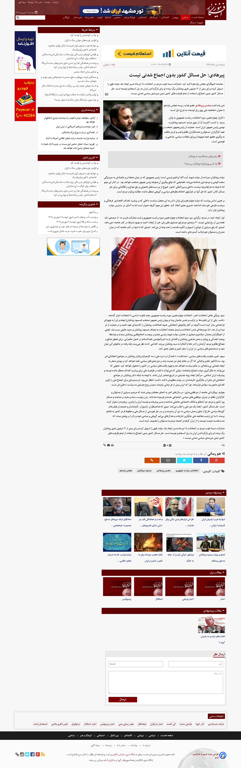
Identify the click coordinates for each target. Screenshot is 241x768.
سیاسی (106, 65)
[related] (106, 94)
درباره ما (55, 2)
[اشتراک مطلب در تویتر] (184, 460)
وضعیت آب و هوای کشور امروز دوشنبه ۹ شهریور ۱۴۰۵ (72, 217)
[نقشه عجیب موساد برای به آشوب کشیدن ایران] (148, 542)
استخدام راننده (40, 724)
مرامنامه (47, 2)
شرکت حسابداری (216, 724)
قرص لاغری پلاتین (59, 724)
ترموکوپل (75, 724)
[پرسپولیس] (117, 586)
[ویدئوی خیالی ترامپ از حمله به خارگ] (179, 542)
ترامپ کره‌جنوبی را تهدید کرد (83, 35)
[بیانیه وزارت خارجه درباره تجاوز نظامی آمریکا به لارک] (117, 542)
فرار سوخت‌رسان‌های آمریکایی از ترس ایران (75, 126)
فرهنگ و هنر (85, 735)
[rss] (43, 754)
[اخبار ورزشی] (179, 586)
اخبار (222, 599)
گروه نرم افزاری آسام (112, 760)
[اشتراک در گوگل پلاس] (217, 460)
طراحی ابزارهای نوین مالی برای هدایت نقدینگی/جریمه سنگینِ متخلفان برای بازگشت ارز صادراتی (69, 56)
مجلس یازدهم (126, 471)
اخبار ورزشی (188, 599)
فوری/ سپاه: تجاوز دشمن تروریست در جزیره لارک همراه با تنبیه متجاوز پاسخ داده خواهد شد (67, 146)
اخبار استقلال (90, 724)
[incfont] (170, 445)
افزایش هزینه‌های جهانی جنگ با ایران (80, 40)
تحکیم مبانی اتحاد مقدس (85, 72)
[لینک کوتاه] (104, 445)
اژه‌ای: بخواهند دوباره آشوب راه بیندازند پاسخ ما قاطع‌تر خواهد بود (69, 120)
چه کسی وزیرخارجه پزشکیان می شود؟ (201, 164)
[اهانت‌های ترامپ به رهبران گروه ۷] (211, 624)
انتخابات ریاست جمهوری (187, 471)
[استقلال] (148, 586)
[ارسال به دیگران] (108, 445)
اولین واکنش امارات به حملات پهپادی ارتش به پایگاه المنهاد (70, 95)
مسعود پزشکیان (144, 471)
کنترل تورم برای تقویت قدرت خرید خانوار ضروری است (72, 231)
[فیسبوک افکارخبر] (32, 754)
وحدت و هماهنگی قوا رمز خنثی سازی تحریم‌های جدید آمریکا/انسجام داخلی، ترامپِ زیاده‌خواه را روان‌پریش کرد (69, 65)
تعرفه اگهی (22, 2)
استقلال (158, 599)
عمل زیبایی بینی (126, 724)
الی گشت (171, 724)
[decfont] (164, 445)
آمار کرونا (200, 724)
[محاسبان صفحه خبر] (25, 73)
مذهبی (71, 735)
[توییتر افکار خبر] (27, 754)
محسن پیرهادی (203, 105)
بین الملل (114, 735)
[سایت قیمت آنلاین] (164, 53)
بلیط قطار (142, 724)
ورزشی (140, 735)
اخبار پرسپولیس (107, 724)
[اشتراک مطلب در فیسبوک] (200, 460)
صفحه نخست (166, 735)
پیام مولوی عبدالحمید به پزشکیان (203, 156)
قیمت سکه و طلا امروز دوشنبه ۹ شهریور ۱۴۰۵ (76, 222)
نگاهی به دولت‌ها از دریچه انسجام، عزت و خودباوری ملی (71, 227)
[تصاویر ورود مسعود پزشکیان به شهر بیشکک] (211, 542)
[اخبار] (211, 586)
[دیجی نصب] (25, 120)
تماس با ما (39, 2)
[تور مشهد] (120, 16)
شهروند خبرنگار (197, 23)
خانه (113, 65)
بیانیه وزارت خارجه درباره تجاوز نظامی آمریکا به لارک (70, 138)
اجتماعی (100, 735)
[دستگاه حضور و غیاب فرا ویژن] (73, 255)
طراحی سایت (186, 724)
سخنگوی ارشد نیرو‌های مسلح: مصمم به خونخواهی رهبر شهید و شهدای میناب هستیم (68, 79)
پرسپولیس (126, 599)
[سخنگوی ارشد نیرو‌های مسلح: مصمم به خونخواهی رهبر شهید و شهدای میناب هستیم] (117, 506)
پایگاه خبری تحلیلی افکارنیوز (122, 755)
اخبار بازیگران (156, 724)
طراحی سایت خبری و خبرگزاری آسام (206, 756)
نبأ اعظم (92, 212)
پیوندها (30, 2)
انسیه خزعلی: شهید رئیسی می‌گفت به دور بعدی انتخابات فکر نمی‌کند (69, 88)
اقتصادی (127, 735)
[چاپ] (112, 445)
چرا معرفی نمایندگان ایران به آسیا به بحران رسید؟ (75, 100)
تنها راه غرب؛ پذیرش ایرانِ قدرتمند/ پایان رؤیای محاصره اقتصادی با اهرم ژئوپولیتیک (72, 48)
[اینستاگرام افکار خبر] (22, 754)
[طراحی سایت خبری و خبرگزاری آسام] (222, 756)
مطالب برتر (216, 572)
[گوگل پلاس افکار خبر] (38, 754)
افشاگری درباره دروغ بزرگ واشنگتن (78, 132)
